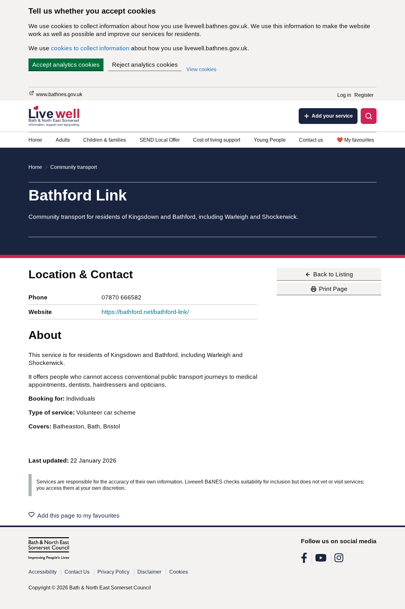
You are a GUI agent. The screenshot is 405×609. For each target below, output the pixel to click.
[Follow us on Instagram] (338, 560)
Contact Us (77, 572)
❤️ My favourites (355, 140)
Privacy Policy (113, 572)
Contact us (311, 140)
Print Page (333, 289)
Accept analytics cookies (66, 64)
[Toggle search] (369, 116)
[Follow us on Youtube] (321, 560)
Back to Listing (333, 274)
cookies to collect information (90, 48)
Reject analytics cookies (145, 64)
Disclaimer (149, 572)
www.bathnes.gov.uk (58, 94)
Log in (344, 95)
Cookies (178, 572)
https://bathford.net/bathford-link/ (145, 312)
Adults (63, 140)
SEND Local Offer (160, 140)
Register (363, 95)
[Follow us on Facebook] (304, 560)
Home (35, 140)
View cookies (201, 69)
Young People (270, 140)
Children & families (104, 140)
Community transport (73, 167)
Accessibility (42, 572)
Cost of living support (216, 140)
